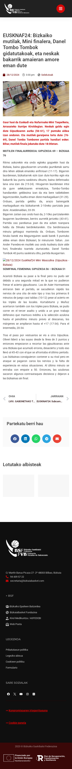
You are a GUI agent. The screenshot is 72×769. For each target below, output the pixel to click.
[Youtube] (21, 694)
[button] (15, 438)
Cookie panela (17, 723)
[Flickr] (33, 694)
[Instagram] (27, 694)
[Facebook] (8, 694)
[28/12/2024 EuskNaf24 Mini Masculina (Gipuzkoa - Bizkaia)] (36, 264)
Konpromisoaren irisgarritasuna (28, 710)
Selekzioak (47, 74)
